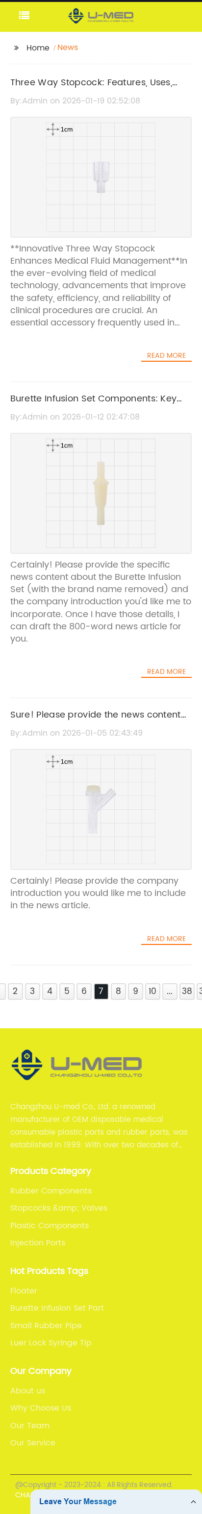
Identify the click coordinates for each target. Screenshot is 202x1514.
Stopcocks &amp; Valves (58, 1208)
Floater (23, 1291)
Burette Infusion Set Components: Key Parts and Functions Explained (93, 406)
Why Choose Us (40, 1408)
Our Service (32, 1443)
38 (187, 991)
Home (38, 48)
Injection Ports (37, 1243)
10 (152, 991)
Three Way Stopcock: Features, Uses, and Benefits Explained (91, 89)
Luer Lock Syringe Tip (51, 1343)
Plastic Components (49, 1226)
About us (27, 1391)
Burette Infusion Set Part (57, 1308)
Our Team (30, 1425)
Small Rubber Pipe (46, 1326)
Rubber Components (51, 1191)
